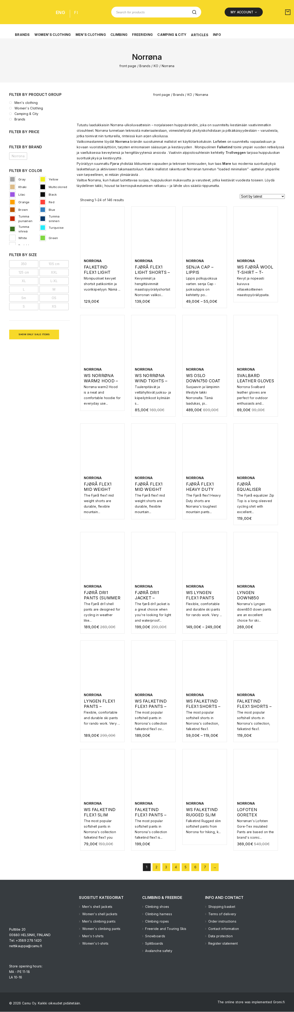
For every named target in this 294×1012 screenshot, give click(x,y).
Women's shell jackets (99, 914)
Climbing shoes (156, 907)
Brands (144, 66)
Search (194, 12)
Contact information (223, 929)
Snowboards (154, 936)
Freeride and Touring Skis (165, 929)
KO (156, 66)
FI (76, 12)
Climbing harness (158, 914)
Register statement (222, 943)
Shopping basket (221, 907)
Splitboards (153, 943)
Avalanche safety (158, 951)
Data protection (220, 936)
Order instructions (221, 921)
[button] (22, 32)
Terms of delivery (221, 914)
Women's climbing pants (100, 929)
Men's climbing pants (98, 921)
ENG (60, 12)
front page (127, 66)
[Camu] (23, 12)
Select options (102, 280)
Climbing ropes (156, 921)
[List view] (138, 197)
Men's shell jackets (96, 907)
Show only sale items (34, 334)
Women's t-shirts (94, 943)
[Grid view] (130, 197)
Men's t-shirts (92, 936)
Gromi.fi (279, 1002)
